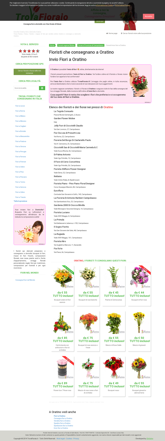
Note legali (61, 439)
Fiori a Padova (20, 141)
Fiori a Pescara (21, 177)
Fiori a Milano (20, 116)
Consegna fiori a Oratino (63, 418)
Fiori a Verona (20, 146)
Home (52, 45)
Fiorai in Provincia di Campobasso (91, 45)
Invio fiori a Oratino (61, 428)
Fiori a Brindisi (20, 131)
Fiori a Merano (20, 121)
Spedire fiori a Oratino (62, 423)
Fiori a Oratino (59, 416)
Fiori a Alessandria (22, 136)
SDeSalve (149, 439)
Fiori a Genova (20, 187)
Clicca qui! (100, 21)
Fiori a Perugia (20, 152)
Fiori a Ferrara (20, 157)
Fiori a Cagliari (20, 126)
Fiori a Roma (20, 111)
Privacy (76, 439)
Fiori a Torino (20, 182)
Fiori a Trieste (20, 197)
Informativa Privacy (122, 5)
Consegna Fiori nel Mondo (25, 280)
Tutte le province (20, 201)
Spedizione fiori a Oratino (63, 426)
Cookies (69, 439)
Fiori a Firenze (20, 162)
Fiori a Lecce (20, 106)
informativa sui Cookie (104, 5)
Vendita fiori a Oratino (62, 421)
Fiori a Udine (20, 167)
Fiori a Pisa (19, 172)
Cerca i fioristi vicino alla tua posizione (136, 33)
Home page (112, 33)
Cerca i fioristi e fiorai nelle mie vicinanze (29, 72)
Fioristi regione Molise (66, 45)
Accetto (148, 16)
